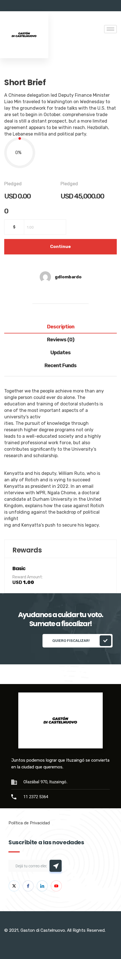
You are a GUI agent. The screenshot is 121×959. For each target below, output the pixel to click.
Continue (60, 246)
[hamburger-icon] (110, 29)
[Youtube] (56, 886)
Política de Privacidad (29, 822)
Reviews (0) (60, 340)
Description (60, 327)
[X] (14, 886)
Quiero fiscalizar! (71, 640)
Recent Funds (60, 366)
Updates (60, 353)
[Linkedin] (42, 886)
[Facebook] (28, 886)
